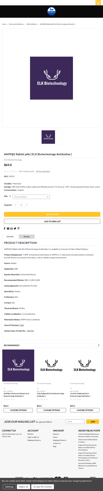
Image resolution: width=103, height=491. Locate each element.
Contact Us (57, 443)
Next (99, 345)
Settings (9, 486)
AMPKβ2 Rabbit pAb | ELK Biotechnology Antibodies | (57, 24)
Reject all (23, 486)
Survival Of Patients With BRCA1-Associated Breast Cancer (87, 465)
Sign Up (36, 437)
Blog (54, 446)
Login (29, 437)
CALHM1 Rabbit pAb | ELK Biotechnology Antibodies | (80, 394)
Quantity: (8, 205)
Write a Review (43, 171)
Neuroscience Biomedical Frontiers (87, 441)
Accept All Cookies (42, 486)
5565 (22, 325)
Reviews (27, 236)
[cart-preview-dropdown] (97, 2)
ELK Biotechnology (11, 383)
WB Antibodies (32, 24)
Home (4, 24)
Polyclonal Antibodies (16, 24)
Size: (7, 196)
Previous (95, 345)
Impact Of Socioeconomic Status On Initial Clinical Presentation (87, 447)
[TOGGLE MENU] (3, 3)
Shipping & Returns (34, 440)
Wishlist (30, 434)
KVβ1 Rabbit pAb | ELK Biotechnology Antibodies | (50, 394)
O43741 (30, 331)
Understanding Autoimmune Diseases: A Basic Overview (88, 435)
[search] (85, 2)
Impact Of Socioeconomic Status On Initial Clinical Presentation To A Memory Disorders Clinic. (88, 456)
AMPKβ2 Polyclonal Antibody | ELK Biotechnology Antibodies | (16, 394)
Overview (10, 236)
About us (56, 434)
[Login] (91, 2)
